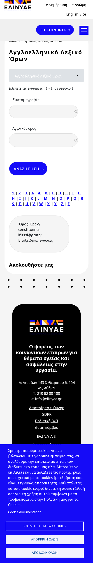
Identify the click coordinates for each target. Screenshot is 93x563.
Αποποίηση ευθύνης (46, 407)
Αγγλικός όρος (24, 128)
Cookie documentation (24, 512)
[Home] (20, 5)
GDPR (46, 414)
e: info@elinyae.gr (46, 398)
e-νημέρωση (56, 4)
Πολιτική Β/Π (46, 420)
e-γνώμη (79, 4)
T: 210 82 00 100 (46, 393)
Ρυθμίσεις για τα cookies (44, 526)
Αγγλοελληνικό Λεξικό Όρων (38, 76)
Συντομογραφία (26, 99)
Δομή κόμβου (46, 427)
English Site (76, 14)
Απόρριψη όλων (44, 539)
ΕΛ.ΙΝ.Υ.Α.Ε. (46, 436)
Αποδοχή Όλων (45, 552)
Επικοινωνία (53, 29)
